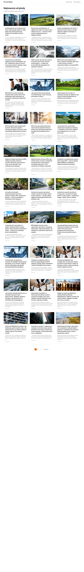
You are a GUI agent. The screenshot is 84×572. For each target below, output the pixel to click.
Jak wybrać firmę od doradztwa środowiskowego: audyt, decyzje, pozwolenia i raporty (41, 94)
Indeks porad (69, 2)
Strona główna (77, 2)
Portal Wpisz (8, 2)
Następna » (46, 349)
